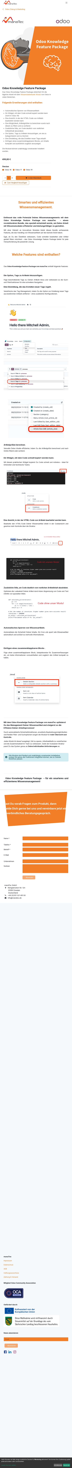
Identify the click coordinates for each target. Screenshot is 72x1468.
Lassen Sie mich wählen (8, 1465)
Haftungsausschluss (11, 1273)
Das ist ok (66, 1465)
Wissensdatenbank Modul (31, 94)
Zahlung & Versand (11, 1277)
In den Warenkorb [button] (34, 178)
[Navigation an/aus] (66, 3)
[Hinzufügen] (13, 178)
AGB (5, 1269)
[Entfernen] (4, 178)
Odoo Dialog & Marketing (15, 9)
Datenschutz (8, 1265)
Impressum (8, 1261)
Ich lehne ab (58, 1465)
